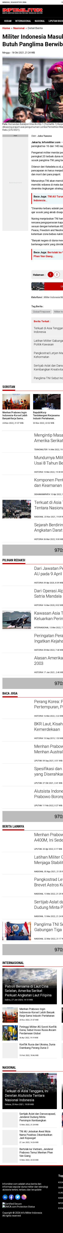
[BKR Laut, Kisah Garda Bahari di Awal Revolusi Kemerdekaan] (16, 730)
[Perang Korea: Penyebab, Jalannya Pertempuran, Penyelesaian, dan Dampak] (16, 708)
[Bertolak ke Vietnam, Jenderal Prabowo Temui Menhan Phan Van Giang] (10, 1155)
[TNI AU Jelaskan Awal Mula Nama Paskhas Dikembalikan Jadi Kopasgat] (10, 1137)
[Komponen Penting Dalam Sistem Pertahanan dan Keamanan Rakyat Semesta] (16, 486)
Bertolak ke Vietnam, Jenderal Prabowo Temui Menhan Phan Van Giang (36, 1152)
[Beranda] (22, 11)
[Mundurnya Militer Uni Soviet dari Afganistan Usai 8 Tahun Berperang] (16, 464)
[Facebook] (12, 1195)
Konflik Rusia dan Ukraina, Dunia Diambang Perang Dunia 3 (37, 1046)
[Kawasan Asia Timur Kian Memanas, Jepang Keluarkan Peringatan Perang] (16, 620)
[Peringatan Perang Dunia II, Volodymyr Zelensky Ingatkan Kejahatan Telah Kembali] (16, 642)
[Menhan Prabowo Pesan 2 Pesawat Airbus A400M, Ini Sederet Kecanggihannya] (16, 841)
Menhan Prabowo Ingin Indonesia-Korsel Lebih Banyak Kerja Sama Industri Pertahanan (37, 1012)
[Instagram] (24, 1195)
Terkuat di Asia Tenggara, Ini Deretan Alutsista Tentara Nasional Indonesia (26, 1095)
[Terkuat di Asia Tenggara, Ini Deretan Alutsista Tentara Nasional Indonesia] (16, 509)
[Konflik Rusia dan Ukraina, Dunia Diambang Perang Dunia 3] (10, 1050)
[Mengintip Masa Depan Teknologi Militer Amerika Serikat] (16, 442)
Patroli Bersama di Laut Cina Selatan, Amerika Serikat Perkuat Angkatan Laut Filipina (28, 990)
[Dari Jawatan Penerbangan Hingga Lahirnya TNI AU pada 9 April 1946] (16, 575)
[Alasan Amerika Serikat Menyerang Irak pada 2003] (16, 664)
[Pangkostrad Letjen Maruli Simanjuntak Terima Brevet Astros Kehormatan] (16, 886)
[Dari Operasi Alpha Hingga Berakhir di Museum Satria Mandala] (16, 597)
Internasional (23, 21)
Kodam (7, 21)
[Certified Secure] (12, 1204)
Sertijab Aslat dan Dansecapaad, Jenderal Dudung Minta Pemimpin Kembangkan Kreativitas (37, 1118)
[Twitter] (18, 1195)
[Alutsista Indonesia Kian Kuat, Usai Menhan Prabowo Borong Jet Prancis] (16, 798)
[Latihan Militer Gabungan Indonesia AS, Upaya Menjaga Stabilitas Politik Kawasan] (16, 864)
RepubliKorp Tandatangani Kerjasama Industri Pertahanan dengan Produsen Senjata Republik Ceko (47, 418)
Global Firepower (41, 311)
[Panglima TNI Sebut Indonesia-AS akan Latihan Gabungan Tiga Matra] (16, 931)
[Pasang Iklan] (15, 136)
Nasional (40, 21)
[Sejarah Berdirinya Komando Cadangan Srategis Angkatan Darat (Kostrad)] (16, 531)
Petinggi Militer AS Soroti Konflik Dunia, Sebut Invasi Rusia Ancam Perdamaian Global (38, 1030)
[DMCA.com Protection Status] (18, 1206)
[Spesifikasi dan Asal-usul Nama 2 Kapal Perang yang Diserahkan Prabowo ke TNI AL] (16, 775)
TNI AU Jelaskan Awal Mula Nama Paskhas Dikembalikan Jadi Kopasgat (35, 1135)
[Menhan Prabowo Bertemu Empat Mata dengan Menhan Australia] (16, 753)
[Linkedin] (5, 1195)
